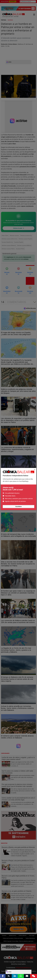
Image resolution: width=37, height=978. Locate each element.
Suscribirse (18, 506)
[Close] (35, 470)
